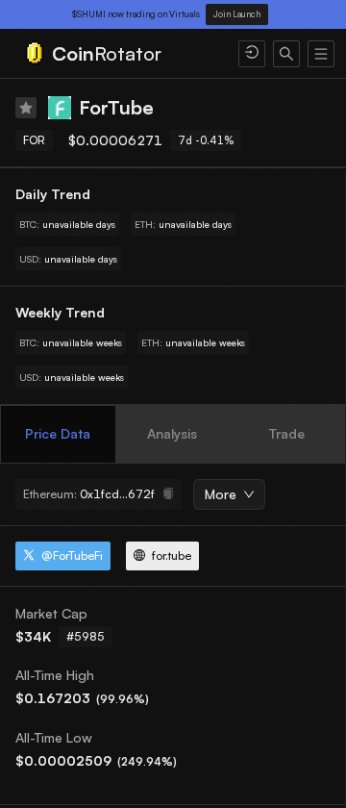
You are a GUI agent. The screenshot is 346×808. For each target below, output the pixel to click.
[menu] (173, 54)
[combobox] (222, 495)
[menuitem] (119, 54)
